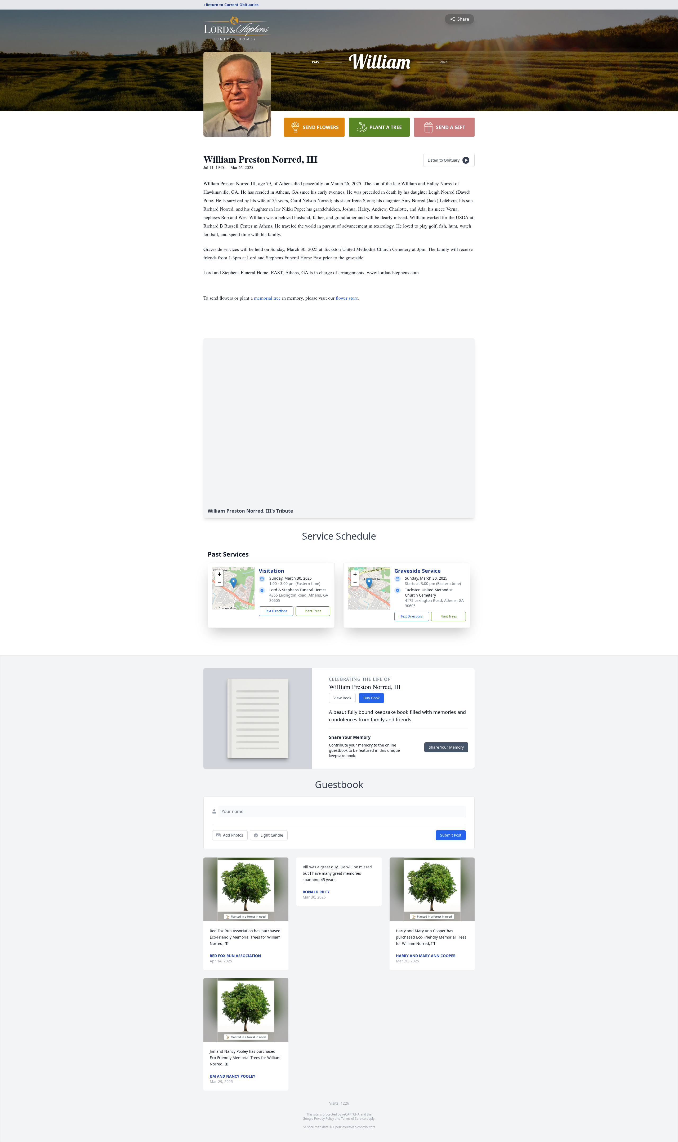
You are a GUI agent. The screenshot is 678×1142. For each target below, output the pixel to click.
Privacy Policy (324, 1118)
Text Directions (276, 611)
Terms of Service (353, 1118)
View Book (342, 697)
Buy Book (371, 697)
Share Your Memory (446, 747)
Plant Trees (313, 611)
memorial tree (267, 298)
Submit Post (450, 835)
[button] (233, 582)
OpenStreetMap (344, 1127)
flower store (347, 298)
